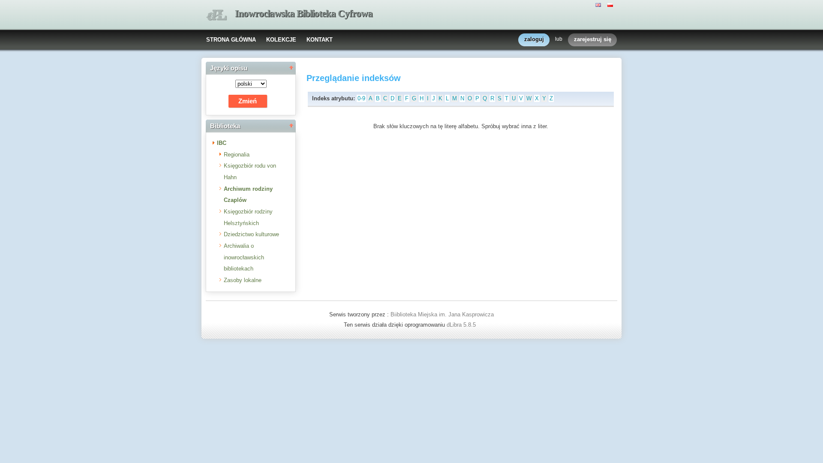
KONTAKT (319, 39)
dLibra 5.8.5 (462, 325)
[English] (599, 4)
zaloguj (534, 39)
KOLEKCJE (281, 39)
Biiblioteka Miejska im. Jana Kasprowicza (442, 314)
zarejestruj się (592, 39)
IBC (221, 143)
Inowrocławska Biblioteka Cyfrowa (303, 13)
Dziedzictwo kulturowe (251, 234)
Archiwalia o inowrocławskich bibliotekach (244, 257)
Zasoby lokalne (242, 280)
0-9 (361, 98)
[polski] (611, 4)
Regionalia (236, 154)
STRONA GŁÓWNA (231, 39)
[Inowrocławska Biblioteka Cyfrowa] (216, 15)
